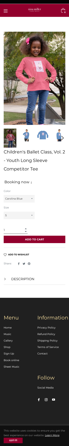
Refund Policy (46, 334)
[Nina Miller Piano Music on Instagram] (46, 399)
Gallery (8, 340)
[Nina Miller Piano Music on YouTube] (53, 399)
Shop (7, 347)
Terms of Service (48, 347)
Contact (42, 353)
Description (22, 279)
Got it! (13, 440)
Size (6, 207)
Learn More (52, 435)
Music (7, 334)
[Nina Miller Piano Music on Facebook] (38, 399)
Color (7, 191)
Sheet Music (11, 366)
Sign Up (9, 353)
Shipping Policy (47, 340)
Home (8, 327)
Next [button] (62, 138)
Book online (11, 360)
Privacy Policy (46, 327)
